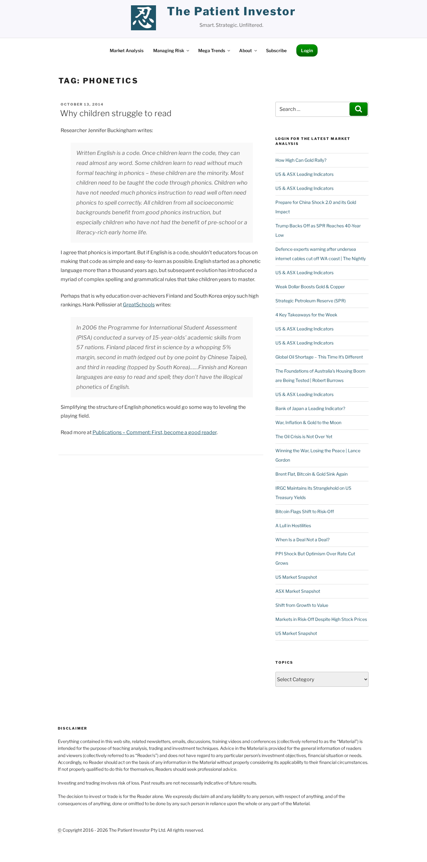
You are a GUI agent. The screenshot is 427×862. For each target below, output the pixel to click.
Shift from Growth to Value (301, 605)
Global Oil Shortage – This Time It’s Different (319, 356)
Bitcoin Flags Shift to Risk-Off (304, 511)
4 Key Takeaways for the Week (306, 314)
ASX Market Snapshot (297, 591)
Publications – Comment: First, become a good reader (155, 432)
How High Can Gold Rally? (300, 160)
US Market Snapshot (296, 577)
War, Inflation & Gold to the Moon (308, 422)
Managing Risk (168, 50)
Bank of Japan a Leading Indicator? (310, 408)
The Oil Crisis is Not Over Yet (303, 436)
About (245, 50)
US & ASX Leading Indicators (304, 174)
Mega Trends (211, 50)
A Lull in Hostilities (293, 525)
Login (307, 50)
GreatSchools (139, 305)
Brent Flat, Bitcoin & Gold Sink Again (311, 474)
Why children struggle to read (116, 113)
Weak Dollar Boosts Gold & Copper (310, 286)
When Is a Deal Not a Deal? (302, 539)
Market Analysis (126, 50)
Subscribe (276, 50)
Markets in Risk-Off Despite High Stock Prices (321, 619)
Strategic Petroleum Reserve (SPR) (310, 300)
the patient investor (231, 11)
